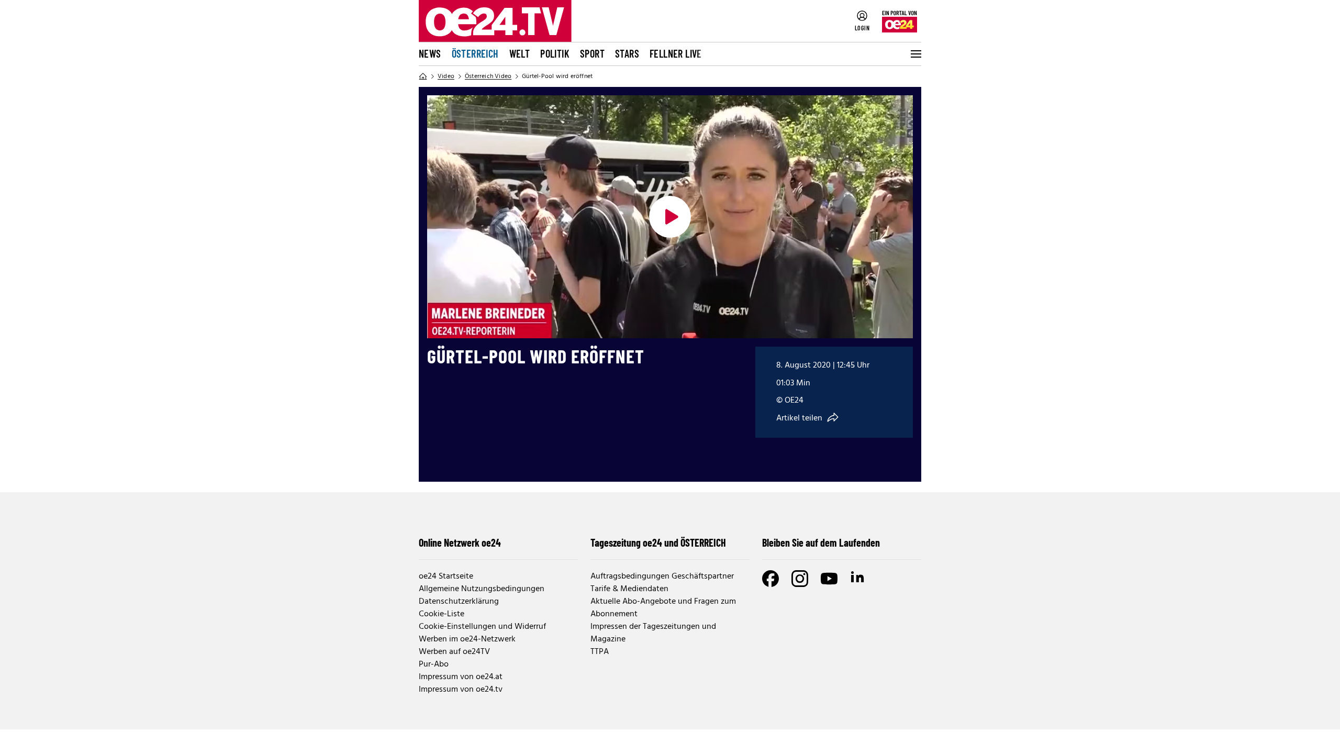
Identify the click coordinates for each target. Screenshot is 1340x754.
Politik (555, 53)
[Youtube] (829, 578)
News (430, 53)
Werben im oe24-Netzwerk (467, 639)
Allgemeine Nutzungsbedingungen (481, 589)
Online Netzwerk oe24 (460, 542)
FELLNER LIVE (676, 53)
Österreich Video (488, 76)
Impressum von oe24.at (460, 677)
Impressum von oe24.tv (460, 689)
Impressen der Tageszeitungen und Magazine (653, 633)
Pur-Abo (434, 664)
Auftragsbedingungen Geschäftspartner (662, 576)
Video (446, 76)
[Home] (423, 76)
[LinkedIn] (858, 578)
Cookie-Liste (441, 614)
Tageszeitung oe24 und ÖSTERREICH (658, 542)
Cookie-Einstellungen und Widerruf (482, 627)
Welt (519, 53)
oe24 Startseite (446, 576)
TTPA (599, 652)
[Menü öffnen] (914, 53)
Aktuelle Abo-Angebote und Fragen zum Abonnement (663, 608)
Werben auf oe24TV (454, 652)
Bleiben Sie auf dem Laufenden (821, 542)
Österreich (475, 53)
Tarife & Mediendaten (629, 589)
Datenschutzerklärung (459, 601)
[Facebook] (770, 578)
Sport (592, 53)
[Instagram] (799, 578)
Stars (627, 53)
